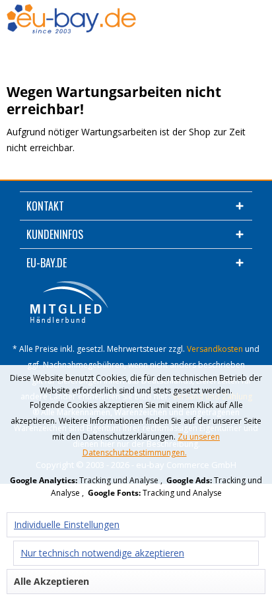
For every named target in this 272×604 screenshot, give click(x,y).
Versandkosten (215, 348)
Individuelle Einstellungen (66, 524)
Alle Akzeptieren (51, 581)
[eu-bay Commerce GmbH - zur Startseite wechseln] (71, 20)
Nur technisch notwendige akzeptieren (102, 553)
